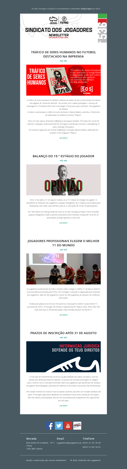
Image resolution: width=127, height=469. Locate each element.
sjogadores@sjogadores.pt (69, 443)
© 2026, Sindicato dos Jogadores (85, 460)
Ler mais (63, 138)
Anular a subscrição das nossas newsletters (46, 460)
